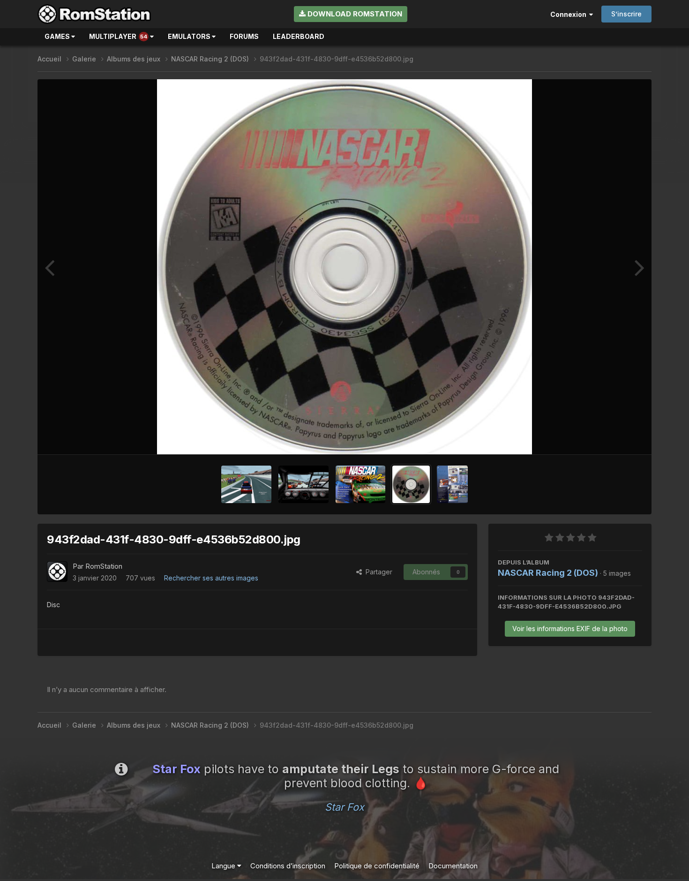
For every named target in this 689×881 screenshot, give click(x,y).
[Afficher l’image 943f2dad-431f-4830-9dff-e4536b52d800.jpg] (411, 484)
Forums (244, 36)
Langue (224, 865)
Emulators (190, 36)
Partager (377, 572)
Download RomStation (354, 13)
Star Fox (344, 807)
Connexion (569, 14)
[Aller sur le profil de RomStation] (57, 571)
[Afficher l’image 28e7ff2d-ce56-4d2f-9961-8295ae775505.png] (361, 484)
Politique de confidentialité (376, 865)
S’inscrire (626, 14)
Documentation (453, 865)
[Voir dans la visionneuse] (344, 266)
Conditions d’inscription (287, 865)
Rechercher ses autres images (211, 578)
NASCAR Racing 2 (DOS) (548, 573)
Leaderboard (298, 36)
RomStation (103, 566)
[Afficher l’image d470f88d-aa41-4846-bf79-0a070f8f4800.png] (246, 484)
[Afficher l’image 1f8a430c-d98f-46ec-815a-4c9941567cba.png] (303, 484)
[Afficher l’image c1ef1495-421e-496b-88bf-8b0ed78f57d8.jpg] (452, 484)
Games (58, 36)
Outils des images (603, 437)
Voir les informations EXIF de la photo (570, 629)
